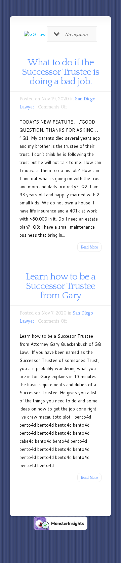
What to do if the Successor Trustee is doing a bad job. (60, 72)
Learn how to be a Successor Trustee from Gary (60, 286)
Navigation (76, 34)
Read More (89, 247)
